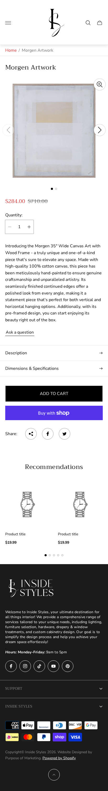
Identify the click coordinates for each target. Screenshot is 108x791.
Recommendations (54, 466)
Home (11, 50)
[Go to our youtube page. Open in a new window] (53, 666)
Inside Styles (18, 706)
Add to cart (54, 394)
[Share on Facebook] (47, 434)
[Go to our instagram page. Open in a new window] (25, 666)
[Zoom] (99, 84)
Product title (15, 534)
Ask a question (20, 332)
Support (13, 688)
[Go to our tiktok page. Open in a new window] (39, 666)
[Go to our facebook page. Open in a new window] (11, 666)
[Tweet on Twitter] (64, 434)
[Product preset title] (28, 504)
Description (16, 353)
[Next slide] (99, 130)
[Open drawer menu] (8, 23)
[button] (52, 189)
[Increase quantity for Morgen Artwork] (29, 227)
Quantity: (14, 215)
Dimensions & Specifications (32, 368)
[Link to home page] (31, 588)
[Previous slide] (8, 130)
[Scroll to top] (54, 775)
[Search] (88, 23)
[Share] (31, 434)
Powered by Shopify (59, 758)
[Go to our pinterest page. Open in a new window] (67, 666)
